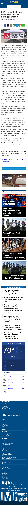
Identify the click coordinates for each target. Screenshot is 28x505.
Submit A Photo (5, 471)
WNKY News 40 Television (14, 2)
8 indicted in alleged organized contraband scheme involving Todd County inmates (12, 211)
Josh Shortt (12, 19)
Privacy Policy (4, 488)
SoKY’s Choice (5, 452)
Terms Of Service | (13, 488)
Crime (3, 428)
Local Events (5, 467)
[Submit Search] (21, 6)
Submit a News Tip (6, 423)
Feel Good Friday (6, 461)
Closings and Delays (6, 442)
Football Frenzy (5, 431)
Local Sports (5, 434)
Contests (4, 466)
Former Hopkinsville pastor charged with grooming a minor (13, 299)
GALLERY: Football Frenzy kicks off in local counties (13, 277)
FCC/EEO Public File (6, 408)
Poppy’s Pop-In (5, 450)
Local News (4, 421)
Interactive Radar (6, 444)
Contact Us (4, 406)
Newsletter (4, 473)
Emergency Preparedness (7, 443)
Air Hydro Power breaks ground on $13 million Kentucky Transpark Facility (14, 255)
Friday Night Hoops (6, 433)
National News (5, 425)
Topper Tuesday (5, 455)
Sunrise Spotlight (6, 453)
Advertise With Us (6, 405)
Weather (4, 440)
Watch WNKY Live (13, 415)
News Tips (4, 472)
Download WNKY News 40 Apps (14, 168)
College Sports (5, 435)
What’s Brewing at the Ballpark (9, 457)
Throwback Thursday (7, 454)
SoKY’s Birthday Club (7, 481)
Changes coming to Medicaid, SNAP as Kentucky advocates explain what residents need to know (13, 308)
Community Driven (6, 462)
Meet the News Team (7, 480)
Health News (5, 448)
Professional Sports (6, 436)
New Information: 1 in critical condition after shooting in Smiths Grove (13, 292)
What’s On (4, 410)
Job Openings (5, 407)
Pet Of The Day (5, 449)
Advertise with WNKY (7, 474)
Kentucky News (5, 424)
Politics (3, 426)
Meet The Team (5, 403)
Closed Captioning (15, 490)
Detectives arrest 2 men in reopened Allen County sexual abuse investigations (13, 327)
